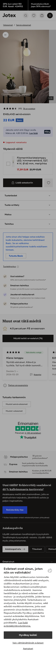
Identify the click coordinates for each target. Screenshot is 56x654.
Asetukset (28, 648)
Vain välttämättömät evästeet (28, 643)
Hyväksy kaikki (28, 635)
